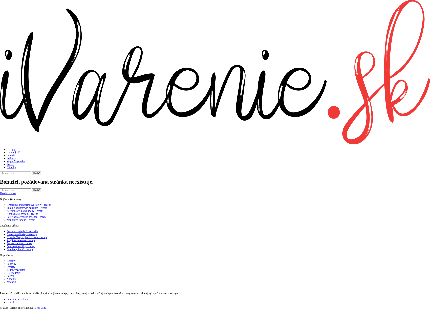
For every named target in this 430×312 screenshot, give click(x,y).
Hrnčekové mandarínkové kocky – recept (29, 204)
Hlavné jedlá (13, 152)
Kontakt (11, 302)
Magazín (11, 281)
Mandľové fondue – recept (21, 219)
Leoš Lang (40, 307)
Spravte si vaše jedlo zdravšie (22, 231)
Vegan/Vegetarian (16, 161)
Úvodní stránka (8, 193)
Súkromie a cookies (17, 299)
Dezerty (11, 155)
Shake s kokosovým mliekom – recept (27, 207)
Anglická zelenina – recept (21, 240)
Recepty (11, 149)
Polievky (11, 158)
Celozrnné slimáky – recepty (22, 234)
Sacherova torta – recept (19, 243)
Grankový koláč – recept (20, 249)
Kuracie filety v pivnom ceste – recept (27, 237)
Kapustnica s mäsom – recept (22, 213)
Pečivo (10, 164)
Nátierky (11, 167)
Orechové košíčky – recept (21, 246)
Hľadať (36, 173)
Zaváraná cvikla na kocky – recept (25, 210)
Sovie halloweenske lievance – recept (26, 216)
